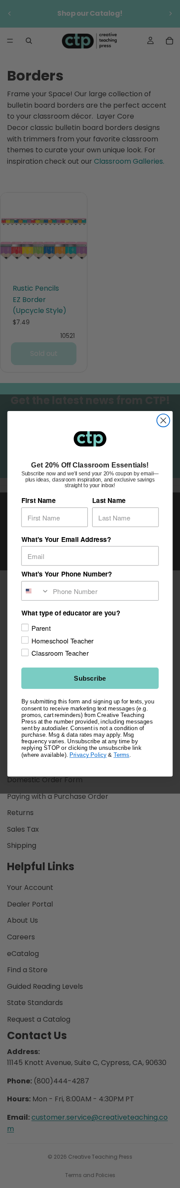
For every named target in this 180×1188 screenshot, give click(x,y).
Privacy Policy (88, 755)
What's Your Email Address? (66, 539)
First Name (38, 501)
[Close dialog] (163, 420)
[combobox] (35, 591)
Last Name (109, 501)
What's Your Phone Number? (66, 574)
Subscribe (90, 678)
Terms (121, 755)
